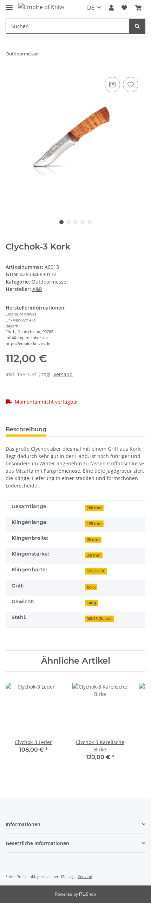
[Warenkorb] (138, 8)
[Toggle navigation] (9, 4)
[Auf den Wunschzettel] (130, 84)
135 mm (94, 523)
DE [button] (90, 8)
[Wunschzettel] (124, 8)
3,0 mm (94, 555)
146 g (91, 602)
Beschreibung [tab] (26, 429)
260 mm (94, 507)
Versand (63, 374)
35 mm (93, 539)
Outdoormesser (50, 281)
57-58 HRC (96, 571)
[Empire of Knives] (41, 7)
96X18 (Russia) (99, 618)
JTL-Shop (87, 894)
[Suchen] (137, 26)
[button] (111, 8)
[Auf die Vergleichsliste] (112, 84)
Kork (91, 587)
